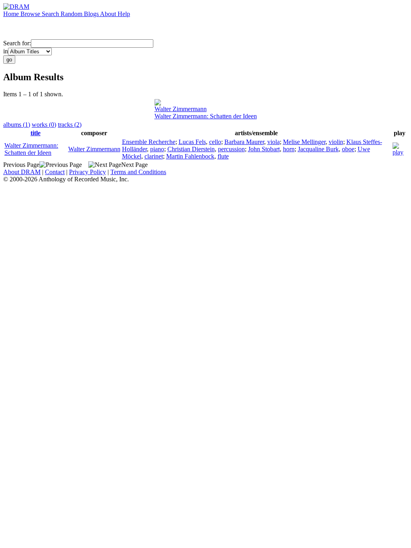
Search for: (17, 43)
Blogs (92, 13)
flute (223, 156)
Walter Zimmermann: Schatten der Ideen (206, 116)
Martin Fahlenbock (190, 156)
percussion (231, 149)
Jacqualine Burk (318, 149)
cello (215, 141)
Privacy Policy (87, 171)
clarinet (153, 156)
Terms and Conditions (138, 171)
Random (72, 13)
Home (11, 13)
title (36, 133)
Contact (55, 171)
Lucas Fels (192, 141)
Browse (31, 13)
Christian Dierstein (191, 149)
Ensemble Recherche (148, 141)
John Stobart (264, 149)
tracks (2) (69, 124)
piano (157, 149)
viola (273, 141)
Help (124, 13)
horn (289, 149)
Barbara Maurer (244, 141)
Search (51, 13)
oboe (348, 149)
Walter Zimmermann (181, 109)
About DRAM (22, 171)
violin (336, 141)
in (5, 51)
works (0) (44, 124)
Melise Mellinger (304, 141)
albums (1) (16, 124)
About (109, 13)
